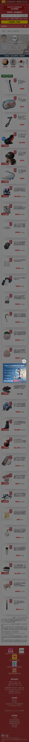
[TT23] (14, 373)
